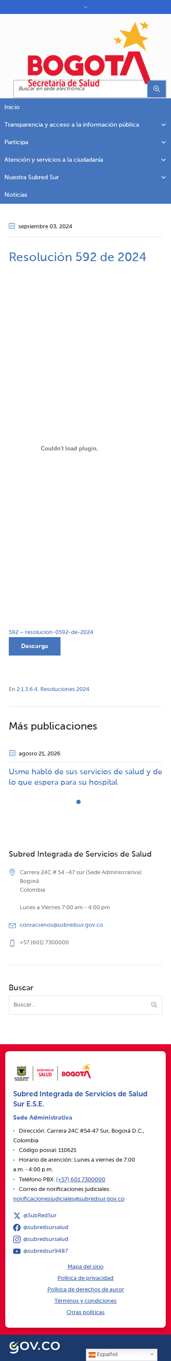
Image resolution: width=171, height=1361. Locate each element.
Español (107, 1354)
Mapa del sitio (85, 1267)
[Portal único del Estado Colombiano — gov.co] (35, 1346)
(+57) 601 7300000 (80, 1180)
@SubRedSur (40, 1216)
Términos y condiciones (85, 1301)
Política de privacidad (85, 1278)
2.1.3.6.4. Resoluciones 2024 (53, 689)
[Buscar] (156, 89)
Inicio (12, 107)
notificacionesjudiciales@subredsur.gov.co (69, 1199)
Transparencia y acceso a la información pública (71, 125)
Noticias (15, 195)
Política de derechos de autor (85, 1290)
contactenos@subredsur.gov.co (61, 925)
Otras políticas (86, 1312)
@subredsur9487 (45, 1251)
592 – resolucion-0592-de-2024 (51, 632)
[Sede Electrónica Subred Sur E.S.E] (90, 54)
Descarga (34, 646)
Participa (16, 142)
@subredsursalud (45, 1227)
